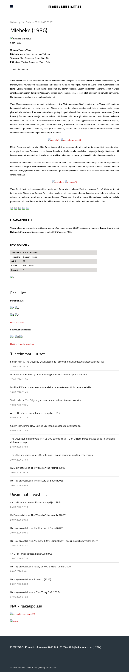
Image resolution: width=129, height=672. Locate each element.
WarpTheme (51, 667)
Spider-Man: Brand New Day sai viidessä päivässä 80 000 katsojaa (45, 426)
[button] (11, 6)
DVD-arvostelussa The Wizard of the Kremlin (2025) (38, 468)
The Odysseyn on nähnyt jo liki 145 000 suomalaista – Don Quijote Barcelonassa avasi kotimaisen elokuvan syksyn (62, 440)
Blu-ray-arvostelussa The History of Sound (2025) (37, 480)
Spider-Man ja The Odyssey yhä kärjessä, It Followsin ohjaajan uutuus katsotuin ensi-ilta (57, 361)
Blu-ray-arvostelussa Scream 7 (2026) (30, 579)
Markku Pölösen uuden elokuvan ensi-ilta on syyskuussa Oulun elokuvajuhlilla (50, 387)
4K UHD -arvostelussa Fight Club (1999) (31, 554)
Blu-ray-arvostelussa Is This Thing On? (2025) (35, 592)
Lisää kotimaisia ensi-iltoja (22, 344)
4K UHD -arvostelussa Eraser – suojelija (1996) (35, 413)
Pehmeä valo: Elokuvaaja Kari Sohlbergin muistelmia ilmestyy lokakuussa (48, 374)
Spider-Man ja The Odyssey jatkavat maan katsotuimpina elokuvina (45, 400)
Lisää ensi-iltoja (17, 322)
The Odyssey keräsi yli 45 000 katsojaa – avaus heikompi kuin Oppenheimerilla (51, 455)
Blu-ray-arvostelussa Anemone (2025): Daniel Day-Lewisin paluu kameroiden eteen (54, 541)
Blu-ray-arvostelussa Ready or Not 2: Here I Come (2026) (40, 566)
